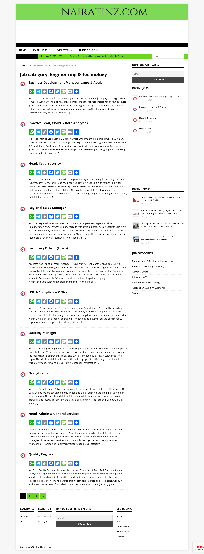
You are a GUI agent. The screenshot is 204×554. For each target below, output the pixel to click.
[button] (19, 44)
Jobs (22, 521)
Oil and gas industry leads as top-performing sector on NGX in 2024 (160, 198)
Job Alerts (24, 516)
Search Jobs (40, 49)
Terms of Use (87, 49)
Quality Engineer (42, 454)
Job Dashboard (45, 516)
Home (22, 49)
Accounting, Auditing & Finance (148, 287)
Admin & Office (140, 271)
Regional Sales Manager (47, 207)
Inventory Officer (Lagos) (48, 248)
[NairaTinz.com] (102, 17)
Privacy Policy (123, 531)
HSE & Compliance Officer (49, 292)
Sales (135, 293)
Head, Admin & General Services (54, 414)
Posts (119, 521)
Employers (63, 49)
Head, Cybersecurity (45, 163)
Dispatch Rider (145, 128)
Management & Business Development (153, 261)
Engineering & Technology (146, 282)
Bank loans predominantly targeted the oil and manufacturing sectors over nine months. (161, 212)
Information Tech (141, 277)
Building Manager (42, 333)
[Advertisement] (102, 31)
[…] (68, 112)
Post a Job (42, 521)
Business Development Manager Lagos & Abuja (66, 82)
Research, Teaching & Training (148, 266)
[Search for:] (168, 56)
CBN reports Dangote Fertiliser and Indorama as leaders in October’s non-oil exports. (162, 225)
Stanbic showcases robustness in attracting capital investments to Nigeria (160, 238)
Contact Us (122, 536)
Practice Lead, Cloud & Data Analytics (58, 123)
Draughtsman (40, 373)
